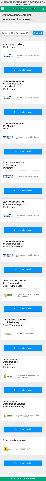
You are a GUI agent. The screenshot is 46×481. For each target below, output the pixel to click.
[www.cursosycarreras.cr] (23, 8)
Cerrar (28, 4)
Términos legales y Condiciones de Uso (23, 479)
